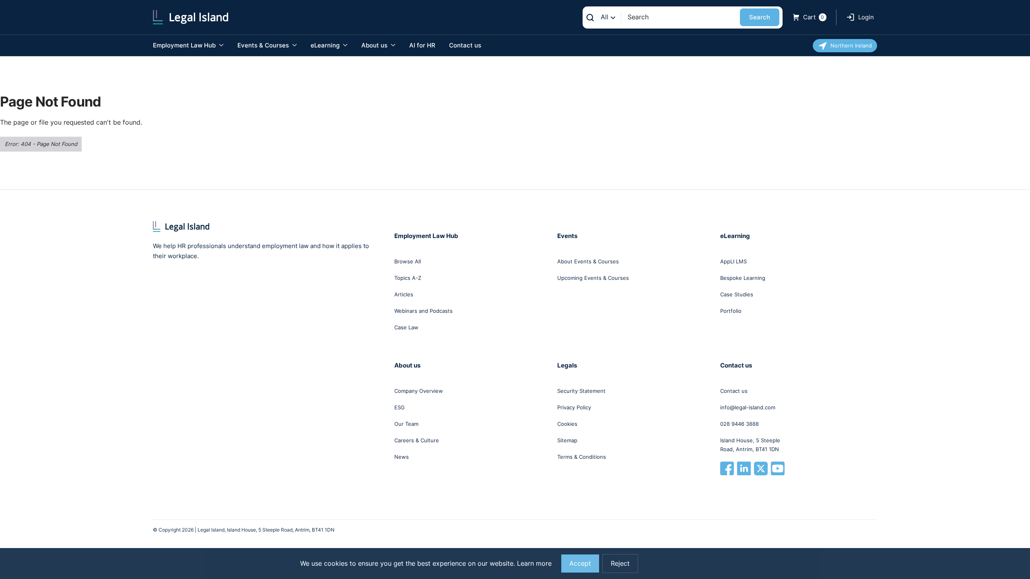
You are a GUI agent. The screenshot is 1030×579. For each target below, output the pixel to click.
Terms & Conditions (581, 457)
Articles (403, 294)
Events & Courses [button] (263, 45)
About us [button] (375, 45)
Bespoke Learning (742, 278)
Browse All (407, 261)
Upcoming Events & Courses (593, 278)
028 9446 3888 (739, 424)
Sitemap (567, 440)
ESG (399, 407)
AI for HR (422, 45)
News (401, 457)
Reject (620, 563)
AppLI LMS (733, 261)
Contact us (465, 45)
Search (759, 17)
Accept (580, 563)
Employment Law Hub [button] (185, 45)
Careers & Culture (416, 440)
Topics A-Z (407, 278)
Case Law (406, 327)
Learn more (534, 563)
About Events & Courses (588, 261)
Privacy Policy (574, 407)
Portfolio (731, 311)
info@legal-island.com (747, 407)
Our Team (406, 424)
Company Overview (418, 391)
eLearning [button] (326, 45)
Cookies (567, 424)
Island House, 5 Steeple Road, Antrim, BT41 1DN (750, 444)
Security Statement (581, 391)
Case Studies (736, 294)
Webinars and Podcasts (423, 311)
